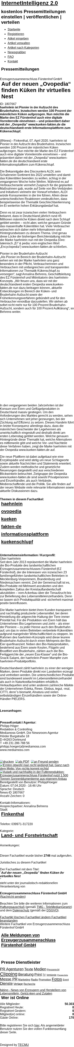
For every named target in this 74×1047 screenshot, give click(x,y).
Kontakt (13, 61)
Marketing (24, 979)
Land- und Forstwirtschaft (29, 835)
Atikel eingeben (18, 38)
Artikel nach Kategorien (23, 47)
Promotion (45, 979)
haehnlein (12, 503)
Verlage (18, 983)
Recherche (29, 984)
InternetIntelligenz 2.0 (29, 3)
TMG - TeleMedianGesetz (54, 907)
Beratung (26, 974)
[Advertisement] (37, 359)
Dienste (6, 983)
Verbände (51, 975)
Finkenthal (12, 814)
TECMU (23, 1044)
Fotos (57, 979)
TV (44, 974)
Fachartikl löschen (12, 917)
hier (36, 1025)
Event (66, 979)
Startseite (14, 29)
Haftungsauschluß (12, 907)
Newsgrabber (17, 52)
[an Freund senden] (45, 761)
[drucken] (7, 761)
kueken (9, 518)
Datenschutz (21, 910)
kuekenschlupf (17, 541)
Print (38, 974)
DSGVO (51, 910)
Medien (40, 969)
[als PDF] (22, 761)
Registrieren (16, 34)
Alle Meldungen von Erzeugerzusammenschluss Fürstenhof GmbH (28, 940)
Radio (34, 979)
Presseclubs (62, 975)
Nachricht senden (13, 896)
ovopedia (11, 511)
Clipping (8, 974)
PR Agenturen (12, 969)
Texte (28, 969)
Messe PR (8, 979)
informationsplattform (25, 534)
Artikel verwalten (19, 43)
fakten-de (11, 526)
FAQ (11, 56)
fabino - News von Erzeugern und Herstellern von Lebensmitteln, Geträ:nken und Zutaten (33, 991)
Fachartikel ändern (38, 917)
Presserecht (53, 969)
